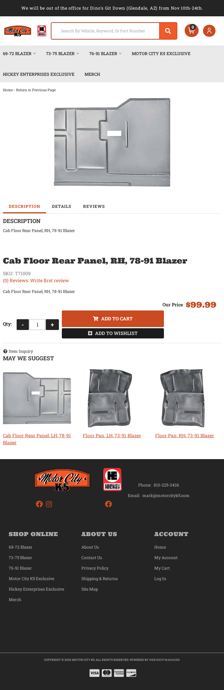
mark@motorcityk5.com (166, 496)
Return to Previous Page (36, 89)
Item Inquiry (21, 351)
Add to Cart (117, 318)
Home (8, 89)
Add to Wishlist (116, 333)
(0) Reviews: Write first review (36, 280)
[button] (114, 31)
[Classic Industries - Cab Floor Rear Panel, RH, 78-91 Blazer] (112, 142)
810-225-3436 (166, 485)
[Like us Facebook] (39, 504)
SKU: (8, 273)
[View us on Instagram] (49, 504)
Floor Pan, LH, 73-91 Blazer (112, 435)
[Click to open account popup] (209, 31)
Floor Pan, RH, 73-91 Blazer (184, 435)
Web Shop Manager (164, 660)
